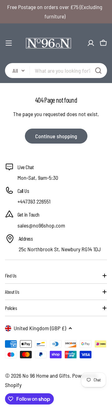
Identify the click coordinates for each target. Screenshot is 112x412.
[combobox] (56, 70)
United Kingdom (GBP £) (40, 328)
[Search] (98, 70)
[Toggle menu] (8, 43)
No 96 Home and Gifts (46, 375)
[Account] (91, 43)
